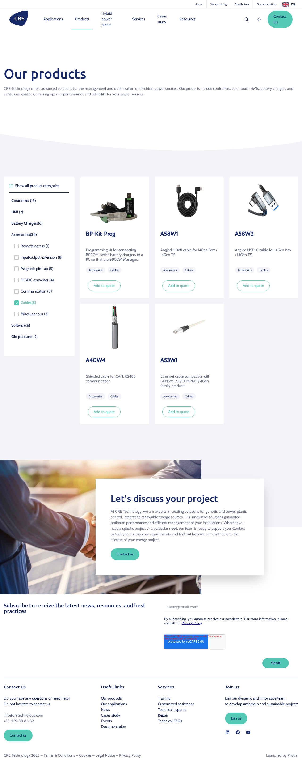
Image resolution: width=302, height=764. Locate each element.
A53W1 (168, 360)
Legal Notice (105, 755)
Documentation (266, 4)
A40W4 (95, 360)
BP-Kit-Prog (100, 233)
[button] (39, 200)
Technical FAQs (170, 721)
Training (164, 698)
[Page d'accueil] (18, 18)
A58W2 (244, 233)
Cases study (110, 715)
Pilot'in (293, 755)
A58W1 (169, 233)
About (199, 4)
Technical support (172, 709)
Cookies (85, 755)
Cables (114, 270)
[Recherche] (247, 19)
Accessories (95, 270)
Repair (163, 715)
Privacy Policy (130, 755)
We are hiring (218, 4)
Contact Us (279, 19)
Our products (111, 698)
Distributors (242, 4)
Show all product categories (37, 186)
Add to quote (104, 285)
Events (106, 721)
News (105, 709)
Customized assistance (176, 704)
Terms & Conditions (59, 755)
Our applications (114, 704)
